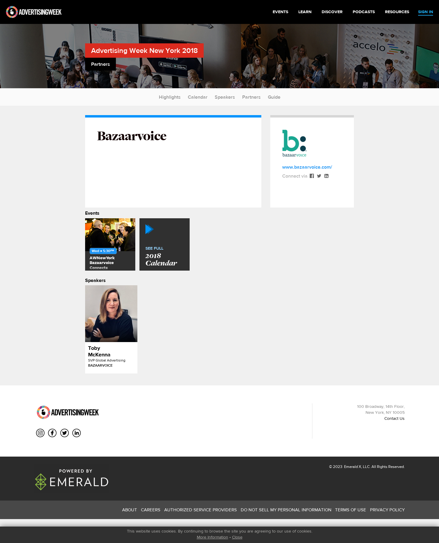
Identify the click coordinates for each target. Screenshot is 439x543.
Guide (274, 97)
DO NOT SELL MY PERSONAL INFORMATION (286, 509)
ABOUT (129, 509)
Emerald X (352, 466)
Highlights (170, 97)
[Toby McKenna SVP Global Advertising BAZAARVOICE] (111, 313)
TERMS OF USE (350, 509)
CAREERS (150, 509)
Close (237, 537)
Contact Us (394, 418)
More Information (212, 537)
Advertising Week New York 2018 (144, 50)
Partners (251, 97)
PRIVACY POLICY (387, 509)
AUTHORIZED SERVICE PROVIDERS (200, 509)
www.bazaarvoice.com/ (307, 167)
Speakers (225, 97)
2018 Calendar (161, 257)
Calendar (198, 97)
